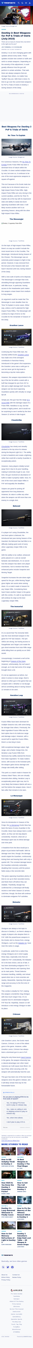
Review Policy (16, 1277)
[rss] (3, 1267)
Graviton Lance (23, 355)
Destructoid (16, 1311)
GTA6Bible (16, 1332)
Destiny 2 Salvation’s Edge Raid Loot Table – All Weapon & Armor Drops (24, 1239)
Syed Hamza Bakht (7, 1217)
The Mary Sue (16, 1321)
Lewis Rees (20, 1219)
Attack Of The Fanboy (16, 1301)
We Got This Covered (16, 1309)
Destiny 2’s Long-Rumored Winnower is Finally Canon (8, 1211)
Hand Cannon (26, 1057)
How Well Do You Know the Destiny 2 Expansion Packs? (7, 1187)
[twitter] (8, 1267)
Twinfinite (16, 1296)
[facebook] (12, 1267)
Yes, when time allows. (15, 1118)
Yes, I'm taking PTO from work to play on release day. (17, 1104)
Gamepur (17, 1299)
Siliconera (16, 1306)
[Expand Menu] (26, 3)
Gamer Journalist (16, 1314)
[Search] (19, 3)
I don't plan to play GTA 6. (16, 1122)
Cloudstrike (5, 446)
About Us (4, 1274)
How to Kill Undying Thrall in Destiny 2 (8, 1161)
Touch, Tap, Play (16, 1324)
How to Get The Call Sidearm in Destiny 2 (22, 1186)
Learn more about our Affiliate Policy (10, 1140)
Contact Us (16, 1274)
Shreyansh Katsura (7, 1166)
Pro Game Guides (16, 1293)
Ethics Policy (5, 1277)
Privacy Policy (5, 1280)
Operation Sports (16, 1319)
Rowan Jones (5, 1193)
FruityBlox (16, 1327)
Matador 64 (22, 943)
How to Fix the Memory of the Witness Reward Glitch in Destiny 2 (24, 1212)
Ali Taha (19, 1168)
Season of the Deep (18, 661)
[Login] (30, 3)
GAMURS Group (27, 1336)
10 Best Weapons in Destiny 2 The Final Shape (23, 1162)
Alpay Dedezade (6, 1244)
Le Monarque (14, 825)
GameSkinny (17, 1316)
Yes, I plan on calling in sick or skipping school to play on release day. (17, 1111)
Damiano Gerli (21, 1191)
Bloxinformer (16, 1329)
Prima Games (16, 1304)
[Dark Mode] (22, 3)
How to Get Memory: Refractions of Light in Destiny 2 (8, 1237)
